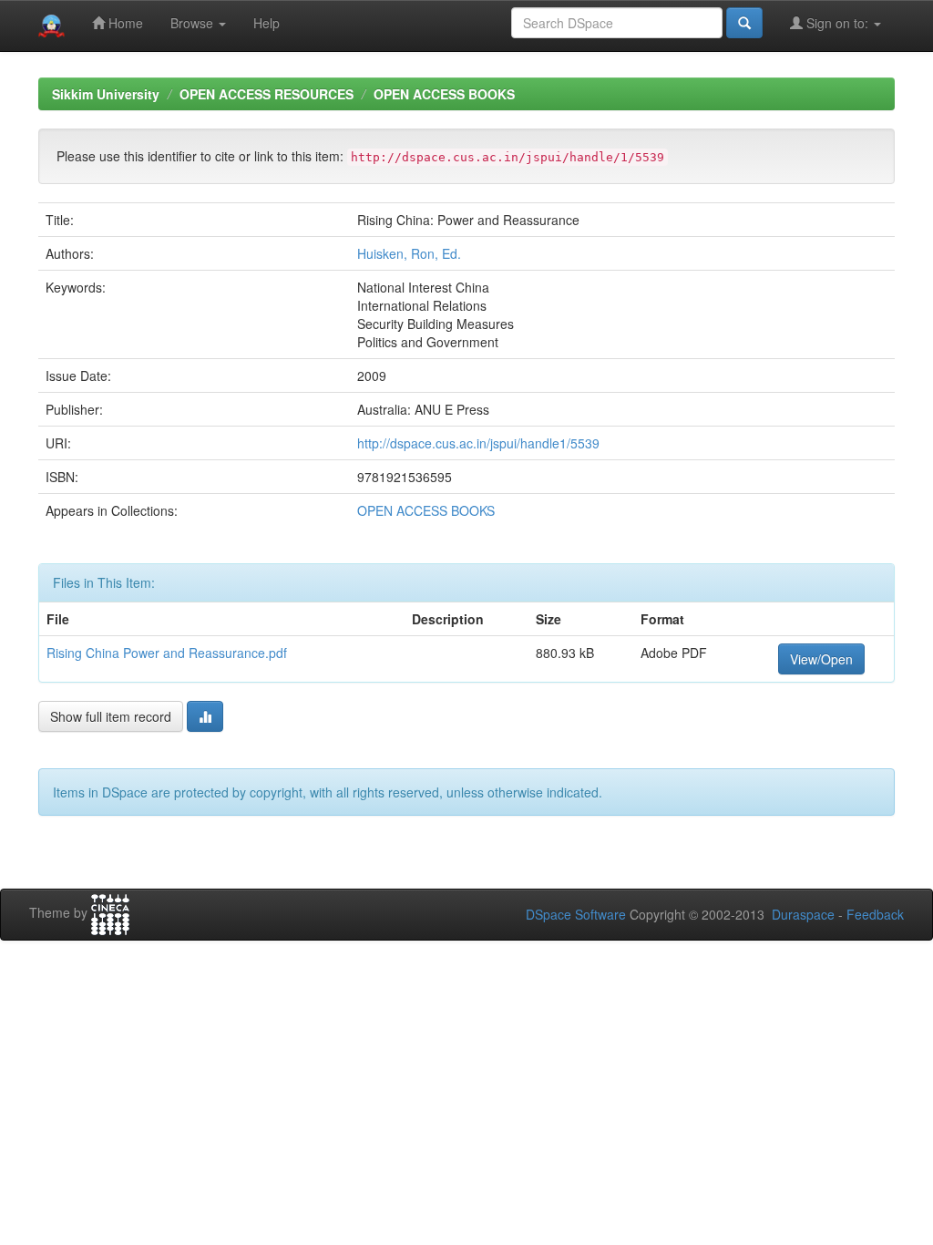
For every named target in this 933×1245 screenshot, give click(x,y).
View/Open (821, 659)
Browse (193, 23)
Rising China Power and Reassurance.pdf (166, 652)
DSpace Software (576, 914)
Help (266, 23)
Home (124, 23)
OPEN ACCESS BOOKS (444, 94)
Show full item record (110, 716)
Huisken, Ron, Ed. (409, 253)
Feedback (875, 914)
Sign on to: (837, 23)
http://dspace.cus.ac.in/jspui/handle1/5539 (478, 443)
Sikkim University (105, 94)
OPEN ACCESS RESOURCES (266, 94)
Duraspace (803, 914)
